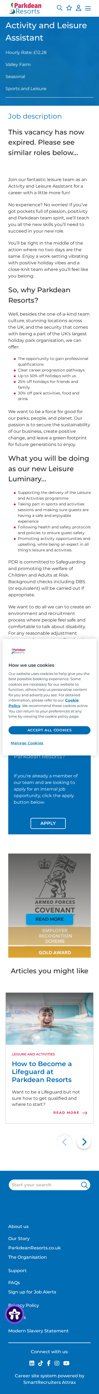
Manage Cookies (27, 742)
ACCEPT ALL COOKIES (50, 730)
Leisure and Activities (33, 1054)
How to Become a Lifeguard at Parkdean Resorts (42, 1072)
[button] (59, 8)
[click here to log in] (78, 8)
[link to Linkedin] (32, 1363)
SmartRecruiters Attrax (49, 1382)
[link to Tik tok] (41, 1363)
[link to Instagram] (57, 1363)
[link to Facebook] (49, 1363)
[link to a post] (49, 1019)
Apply (48, 823)
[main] (49, 697)
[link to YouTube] (66, 1363)
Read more (49, 919)
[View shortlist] (69, 8)
